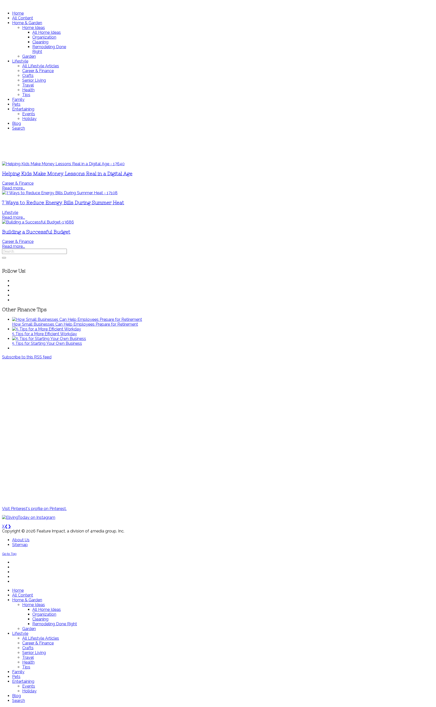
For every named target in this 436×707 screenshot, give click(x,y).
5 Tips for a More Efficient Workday (44, 333)
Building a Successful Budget (36, 232)
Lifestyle (10, 212)
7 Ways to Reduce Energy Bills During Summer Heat (63, 202)
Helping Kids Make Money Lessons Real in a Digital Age (67, 173)
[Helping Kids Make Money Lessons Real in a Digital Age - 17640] (63, 163)
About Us (21, 540)
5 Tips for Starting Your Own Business (47, 343)
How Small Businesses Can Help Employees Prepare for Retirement (75, 324)
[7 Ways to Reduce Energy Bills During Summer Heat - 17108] (60, 192)
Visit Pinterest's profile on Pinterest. (34, 508)
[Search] (4, 258)
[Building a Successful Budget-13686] (38, 222)
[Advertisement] (149, 146)
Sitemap (20, 544)
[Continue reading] (77, 319)
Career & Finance (18, 183)
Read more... (13, 188)
